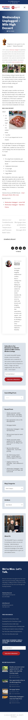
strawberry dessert (10, 239)
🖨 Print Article (10, 31)
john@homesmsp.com (7, 605)
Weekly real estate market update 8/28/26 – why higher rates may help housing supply (14, 414)
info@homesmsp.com (15, 1)
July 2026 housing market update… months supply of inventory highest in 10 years (14, 456)
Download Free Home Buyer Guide (10, 619)
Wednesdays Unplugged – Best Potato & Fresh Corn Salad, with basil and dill (15, 470)
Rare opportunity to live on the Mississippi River (14, 420)
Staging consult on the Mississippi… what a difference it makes (15, 463)
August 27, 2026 (15, 691)
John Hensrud (5, 603)
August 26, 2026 (15, 700)
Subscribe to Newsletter (13, 379)
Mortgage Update (11, 425)
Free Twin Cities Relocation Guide (10, 634)
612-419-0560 (6, 596)
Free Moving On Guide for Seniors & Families (12, 629)
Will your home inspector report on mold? (15, 435)
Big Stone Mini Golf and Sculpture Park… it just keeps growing (14, 449)
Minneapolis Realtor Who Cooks (10, 195)
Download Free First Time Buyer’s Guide (11, 621)
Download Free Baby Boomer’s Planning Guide (13, 626)
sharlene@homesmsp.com (8, 594)
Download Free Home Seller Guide (10, 624)
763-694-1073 (15, 3)
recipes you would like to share (17, 62)
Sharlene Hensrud (17, 264)
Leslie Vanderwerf (15, 693)
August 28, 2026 (15, 675)
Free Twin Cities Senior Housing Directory (12, 631)
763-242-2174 (5, 607)
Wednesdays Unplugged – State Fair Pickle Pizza (15, 429)
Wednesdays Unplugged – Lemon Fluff (15, 202)
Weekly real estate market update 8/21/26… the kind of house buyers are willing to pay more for (14, 442)
